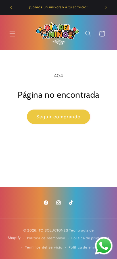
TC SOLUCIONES (53, 230)
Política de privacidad (90, 238)
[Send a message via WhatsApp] (103, 246)
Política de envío (83, 247)
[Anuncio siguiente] (106, 7)
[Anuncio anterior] (11, 7)
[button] (12, 33)
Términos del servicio (43, 247)
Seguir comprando (58, 116)
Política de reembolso (46, 238)
